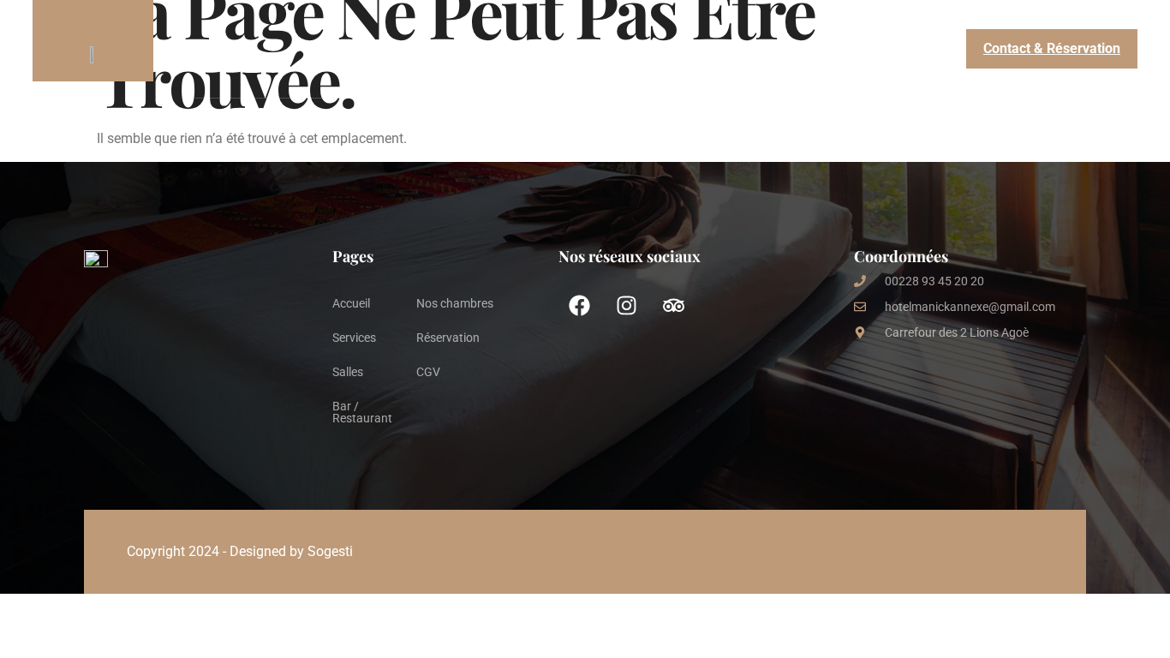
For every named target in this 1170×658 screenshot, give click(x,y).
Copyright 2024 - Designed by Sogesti (240, 551)
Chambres (467, 48)
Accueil (218, 48)
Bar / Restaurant (621, 48)
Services (338, 48)
